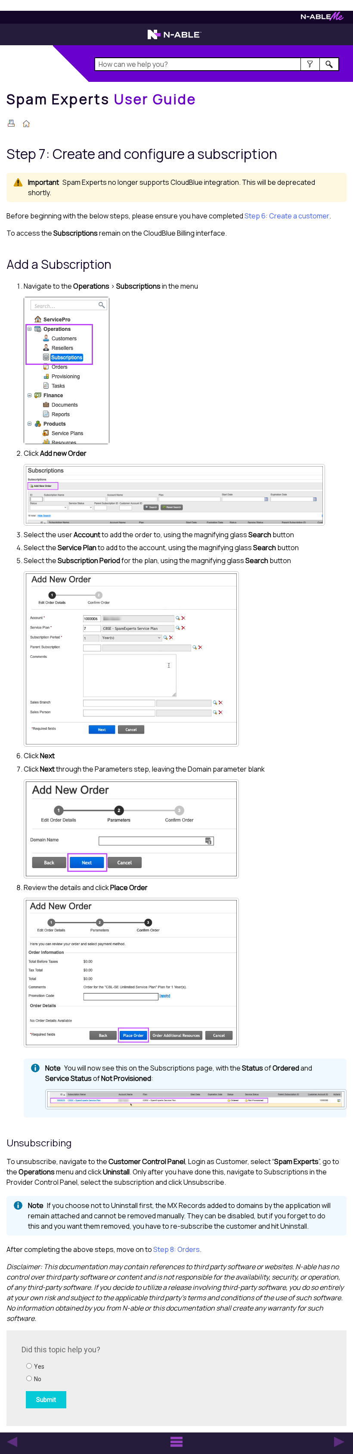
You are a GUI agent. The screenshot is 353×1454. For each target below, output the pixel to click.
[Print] (11, 123)
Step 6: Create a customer (287, 216)
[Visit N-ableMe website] (322, 18)
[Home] (26, 124)
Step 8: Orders (176, 1249)
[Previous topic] (12, 1441)
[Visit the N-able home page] (174, 38)
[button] (310, 64)
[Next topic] (339, 1441)
